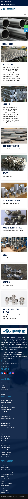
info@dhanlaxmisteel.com (9, 4)
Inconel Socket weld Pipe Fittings (13, 230)
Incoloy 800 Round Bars (10, 116)
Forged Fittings (4, 490)
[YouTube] (5, 373)
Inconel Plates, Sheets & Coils (12, 149)
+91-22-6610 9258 (7, 363)
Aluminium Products (6, 402)
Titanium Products (5, 416)
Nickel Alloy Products (6, 409)
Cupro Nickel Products (6, 434)
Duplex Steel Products (6, 405)
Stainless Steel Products (7, 400)
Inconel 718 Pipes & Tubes (10, 73)
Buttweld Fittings (5, 492)
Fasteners (3, 481)
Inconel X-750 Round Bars (10, 114)
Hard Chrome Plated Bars (7, 479)
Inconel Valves (7, 258)
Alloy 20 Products (5, 438)
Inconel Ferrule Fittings (9, 318)
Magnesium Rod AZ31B (6, 459)
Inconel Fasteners (8, 285)
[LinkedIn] (2, 373)
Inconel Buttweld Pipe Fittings (12, 203)
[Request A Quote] (26, 30)
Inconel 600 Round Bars (10, 107)
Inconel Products (5, 414)
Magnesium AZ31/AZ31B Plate (8, 428)
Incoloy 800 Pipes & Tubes (11, 74)
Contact (3, 392)
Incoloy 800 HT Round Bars (11, 120)
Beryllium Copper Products (7, 418)
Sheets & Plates (5, 467)
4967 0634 (16, 363)
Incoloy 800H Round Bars (10, 118)
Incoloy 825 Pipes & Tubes (11, 76)
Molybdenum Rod (5, 423)
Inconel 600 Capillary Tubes (11, 78)
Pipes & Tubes (4, 465)
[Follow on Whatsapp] (26, 26)
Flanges (3, 488)
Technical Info (4, 389)
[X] (7, 373)
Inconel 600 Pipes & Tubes (11, 67)
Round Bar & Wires (5, 469)
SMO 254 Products (5, 436)
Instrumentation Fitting (7, 472)
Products (3, 385)
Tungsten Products (6, 452)
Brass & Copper (5, 440)
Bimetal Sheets (5, 421)
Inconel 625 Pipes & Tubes (11, 71)
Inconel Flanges (7, 176)
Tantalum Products (6, 456)
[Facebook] (10, 373)
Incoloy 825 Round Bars (10, 122)
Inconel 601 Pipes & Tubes (10, 69)
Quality (3, 387)
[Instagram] (13, 373)
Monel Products (5, 412)
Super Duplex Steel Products (8, 407)
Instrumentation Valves (7, 474)
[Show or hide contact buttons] (26, 23)
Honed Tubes (4, 476)
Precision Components (6, 483)
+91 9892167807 (7, 1)
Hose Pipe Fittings (5, 447)
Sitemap (3, 394)
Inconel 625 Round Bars (10, 111)
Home (2, 383)
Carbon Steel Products (6, 450)
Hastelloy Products (5, 425)
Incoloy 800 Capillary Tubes (11, 80)
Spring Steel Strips (5, 445)
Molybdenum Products (6, 454)
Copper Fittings (5, 443)
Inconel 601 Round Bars (10, 109)
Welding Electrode (5, 485)
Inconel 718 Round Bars (10, 113)
